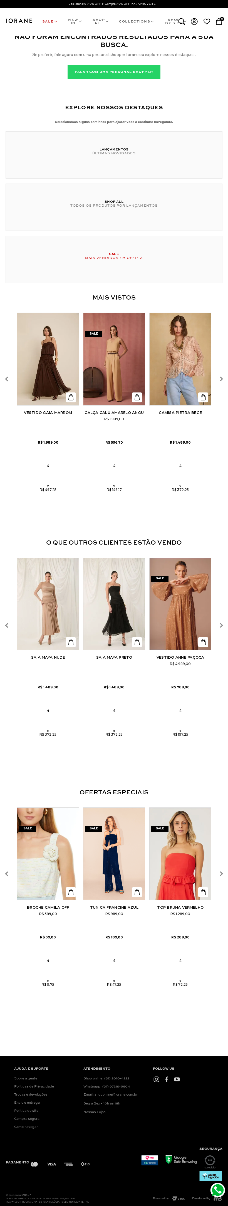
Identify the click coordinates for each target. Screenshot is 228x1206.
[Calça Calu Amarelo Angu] (114, 359)
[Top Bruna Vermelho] (180, 854)
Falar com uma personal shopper (114, 72)
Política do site (26, 1111)
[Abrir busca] (182, 22)
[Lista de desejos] (207, 21)
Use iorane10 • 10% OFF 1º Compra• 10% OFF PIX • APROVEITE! (112, 4)
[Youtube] (177, 1079)
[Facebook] (166, 1079)
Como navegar (26, 1127)
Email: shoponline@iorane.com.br (110, 1094)
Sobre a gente (25, 1078)
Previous (6, 379)
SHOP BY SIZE (174, 21)
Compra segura (26, 1119)
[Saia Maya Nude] (48, 604)
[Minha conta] (194, 22)
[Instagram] (156, 1079)
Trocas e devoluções (31, 1094)
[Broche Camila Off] (48, 854)
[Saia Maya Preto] (114, 604)
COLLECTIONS (134, 21)
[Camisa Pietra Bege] (180, 359)
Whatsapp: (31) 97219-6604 (106, 1086)
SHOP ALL (99, 21)
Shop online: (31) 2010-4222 (106, 1078)
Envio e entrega (27, 1102)
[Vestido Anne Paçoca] (180, 604)
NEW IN (73, 21)
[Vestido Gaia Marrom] (48, 359)
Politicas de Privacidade (34, 1086)
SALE (48, 21)
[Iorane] (19, 23)
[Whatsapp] (218, 1190)
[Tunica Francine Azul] (114, 854)
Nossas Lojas (94, 1112)
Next (221, 379)
